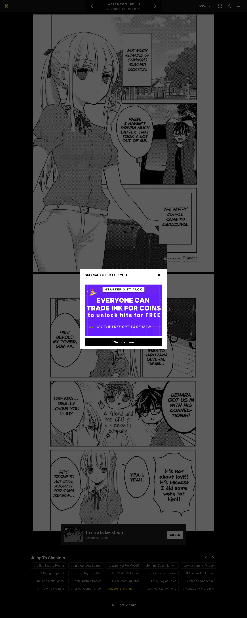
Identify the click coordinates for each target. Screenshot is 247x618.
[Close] (159, 275)
